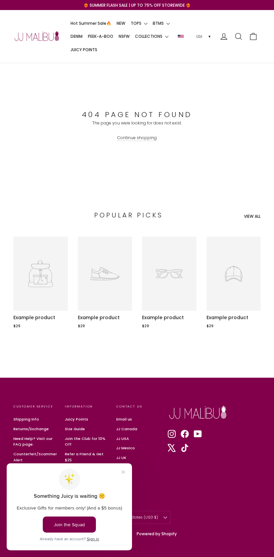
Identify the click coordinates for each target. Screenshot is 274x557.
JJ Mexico (125, 448)
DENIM (77, 36)
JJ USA (122, 438)
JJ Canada (126, 429)
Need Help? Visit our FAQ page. (32, 441)
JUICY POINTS (84, 50)
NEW (121, 23)
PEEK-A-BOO (100, 36)
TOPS (136, 23)
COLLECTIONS (149, 36)
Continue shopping (137, 138)
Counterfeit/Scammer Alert (34, 457)
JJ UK (121, 457)
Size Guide (75, 429)
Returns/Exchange (31, 429)
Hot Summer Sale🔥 (91, 23)
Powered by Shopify (157, 534)
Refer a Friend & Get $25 (84, 457)
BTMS (159, 23)
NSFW (124, 36)
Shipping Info (26, 419)
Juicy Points (76, 419)
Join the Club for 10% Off (85, 441)
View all (252, 216)
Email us (124, 419)
